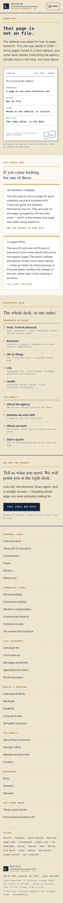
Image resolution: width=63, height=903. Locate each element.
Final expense (11, 655)
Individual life (11, 647)
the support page (17, 256)
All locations (31, 855)
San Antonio (45, 850)
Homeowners (11, 555)
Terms (6, 895)
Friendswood (25, 842)
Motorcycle (10, 578)
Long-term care (12, 716)
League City (41, 842)
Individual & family (14, 693)
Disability (8, 708)
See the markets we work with (25, 228)
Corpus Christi (11, 855)
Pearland (51, 838)
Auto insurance (12, 541)
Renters (8, 570)
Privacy (51, 891)
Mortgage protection (15, 662)
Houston (7, 838)
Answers (8, 785)
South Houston (35, 838)
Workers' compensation (17, 609)
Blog (6, 778)
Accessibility (20, 895)
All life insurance (13, 677)
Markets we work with (16, 754)
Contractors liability (15, 601)
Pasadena (20, 838)
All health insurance (15, 723)
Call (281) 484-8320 (19, 284)
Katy (42, 846)
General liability (12, 594)
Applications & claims (16, 670)
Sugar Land (9, 842)
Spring (21, 846)
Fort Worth (9, 850)
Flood (6, 563)
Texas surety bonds (15, 809)
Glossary (8, 793)
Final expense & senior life (19, 817)
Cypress (32, 846)
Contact (8, 762)
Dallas (51, 846)
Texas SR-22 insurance (17, 548)
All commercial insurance (18, 631)
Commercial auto (13, 624)
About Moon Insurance (16, 739)
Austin (31, 850)
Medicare (8, 701)
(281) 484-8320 (50, 876)
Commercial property (16, 616)
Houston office (12, 747)
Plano (22, 850)
